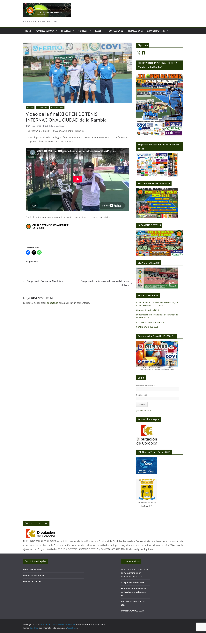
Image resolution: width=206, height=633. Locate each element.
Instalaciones (135, 30)
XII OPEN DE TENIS (156, 30)
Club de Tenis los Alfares (54, 126)
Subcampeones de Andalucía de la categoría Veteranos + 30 (135, 592)
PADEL (98, 30)
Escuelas (66, 30)
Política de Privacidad (33, 575)
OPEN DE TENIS (42, 108)
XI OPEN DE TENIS (57, 108)
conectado (52, 302)
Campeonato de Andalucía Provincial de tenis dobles (105, 283)
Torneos (83, 30)
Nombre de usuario (145, 385)
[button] (55, 31)
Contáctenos (116, 30)
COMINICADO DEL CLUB (147, 327)
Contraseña (141, 395)
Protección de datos (32, 569)
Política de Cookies (32, 581)
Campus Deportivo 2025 (147, 310)
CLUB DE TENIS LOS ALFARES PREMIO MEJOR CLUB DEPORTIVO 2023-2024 (134, 573)
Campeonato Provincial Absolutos (44, 281)
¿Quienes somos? (45, 30)
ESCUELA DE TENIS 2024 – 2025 (150, 322)
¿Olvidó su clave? (144, 410)
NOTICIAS (30, 108)
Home (28, 30)
